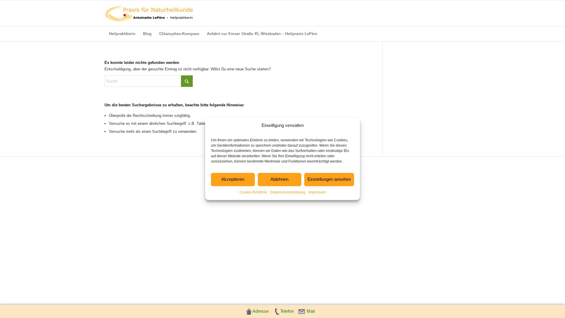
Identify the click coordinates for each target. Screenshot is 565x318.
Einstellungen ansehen (329, 179)
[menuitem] (122, 33)
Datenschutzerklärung (287, 192)
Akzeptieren (232, 179)
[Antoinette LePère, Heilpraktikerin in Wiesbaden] (148, 13)
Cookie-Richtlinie (253, 192)
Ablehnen (279, 179)
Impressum (317, 192)
